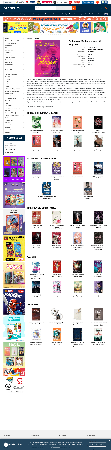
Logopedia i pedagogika (12, 91)
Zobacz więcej (9, 153)
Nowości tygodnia (38, 14)
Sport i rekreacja (10, 125)
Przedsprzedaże (67, 14)
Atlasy (7, 48)
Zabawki (7, 132)
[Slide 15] (67, 34)
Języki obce (8, 69)
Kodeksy (7, 77)
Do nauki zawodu (10, 57)
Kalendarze (8, 72)
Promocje (48, 14)
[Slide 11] (60, 34)
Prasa (7, 118)
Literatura (8, 86)
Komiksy (7, 79)
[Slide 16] (69, 34)
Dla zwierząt (8, 55)
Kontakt (100, 14)
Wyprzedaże (56, 14)
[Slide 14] (66, 34)
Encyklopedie (9, 64)
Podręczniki (8, 106)
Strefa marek (8, 2)
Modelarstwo (9, 93)
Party (6, 103)
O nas (93, 14)
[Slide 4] (46, 34)
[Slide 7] (52, 34)
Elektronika (8, 62)
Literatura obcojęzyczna (12, 89)
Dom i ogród (8, 60)
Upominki (8, 130)
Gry (6, 67)
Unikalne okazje (78, 14)
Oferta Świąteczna (10, 101)
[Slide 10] (58, 34)
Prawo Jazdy (9, 120)
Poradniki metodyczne (11, 115)
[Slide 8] (54, 34)
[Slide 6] (50, 34)
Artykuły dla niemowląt (12, 41)
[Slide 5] (48, 34)
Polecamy (32, 304)
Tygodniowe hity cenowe (10, 14)
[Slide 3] (45, 34)
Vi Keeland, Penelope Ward (42, 158)
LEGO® (7, 81)
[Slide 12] (62, 34)
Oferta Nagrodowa (10, 98)
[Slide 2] (43, 34)
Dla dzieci (8, 52)
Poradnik (87, 14)
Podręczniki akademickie (12, 108)
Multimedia (8, 96)
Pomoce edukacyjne (11, 113)
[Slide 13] (64, 34)
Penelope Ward (98, 49)
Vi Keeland (91, 49)
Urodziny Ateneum (25, 14)
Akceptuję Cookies (97, 444)
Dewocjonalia (9, 50)
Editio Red (91, 51)
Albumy (7, 38)
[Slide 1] (41, 34)
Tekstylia (7, 127)
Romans (31, 257)
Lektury (7, 84)
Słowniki (7, 122)
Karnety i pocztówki (11, 74)
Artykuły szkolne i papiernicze (10, 44)
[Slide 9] (56, 34)
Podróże (7, 110)
